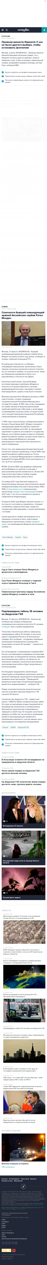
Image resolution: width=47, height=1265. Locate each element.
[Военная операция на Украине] (23, 1161)
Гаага (25, 537)
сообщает (6, 155)
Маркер (4, 1225)
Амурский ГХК (23, 727)
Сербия (18, 537)
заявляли (20, 195)
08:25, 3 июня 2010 (8, 38)
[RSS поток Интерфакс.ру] (12, 1243)
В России (6, 36)
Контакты (5, 1179)
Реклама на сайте (7, 1181)
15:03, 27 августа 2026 (9, 97)
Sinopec (5, 727)
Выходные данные (7, 1256)
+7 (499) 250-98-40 (7, 1209)
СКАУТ (3, 1223)
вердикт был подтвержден (24, 492)
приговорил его (15, 489)
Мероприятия (18, 1181)
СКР (14, 201)
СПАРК (3, 1220)
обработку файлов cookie (36, 1205)
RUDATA (4, 1236)
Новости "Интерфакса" (8, 1233)
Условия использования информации (13, 1254)
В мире (5, 307)
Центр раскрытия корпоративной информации (14, 1238)
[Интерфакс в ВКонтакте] (9, 1243)
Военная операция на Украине (15, 1164)
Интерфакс (23, 30)
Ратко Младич (8, 537)
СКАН (3, 1235)
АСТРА (3, 1227)
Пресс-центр (25, 1179)
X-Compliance (5, 1221)
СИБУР (13, 727)
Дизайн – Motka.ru (7, 1259)
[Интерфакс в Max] (16, 1243)
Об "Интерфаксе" (14, 1179)
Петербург (7, 201)
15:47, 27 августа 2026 (9, 309)
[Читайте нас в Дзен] (3, 1243)
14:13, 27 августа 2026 (9, 608)
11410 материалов (8, 1167)
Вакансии (33, 1179)
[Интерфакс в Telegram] (6, 1243)
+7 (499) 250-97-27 (21, 1209)
